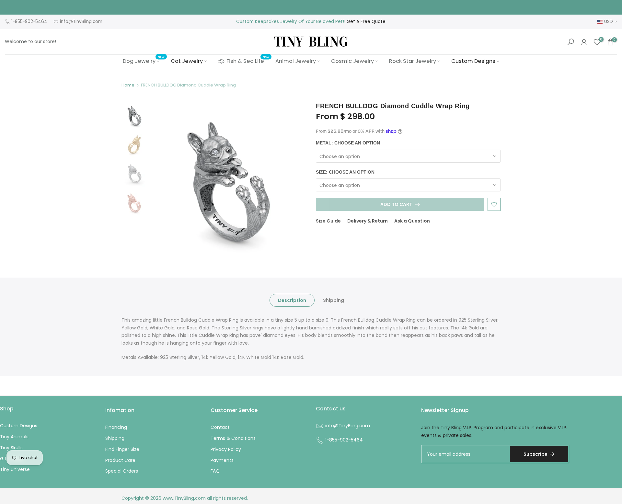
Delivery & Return (367, 221)
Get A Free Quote (366, 21)
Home (127, 85)
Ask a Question (412, 221)
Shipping (333, 300)
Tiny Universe (15, 469)
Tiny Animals (14, 436)
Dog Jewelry (144, 61)
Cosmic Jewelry (352, 61)
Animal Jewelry (295, 61)
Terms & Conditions (233, 438)
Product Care (120, 460)
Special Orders (121, 471)
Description (292, 300)
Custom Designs (473, 61)
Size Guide (328, 221)
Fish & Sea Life (247, 60)
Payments (222, 460)
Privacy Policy (226, 449)
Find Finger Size (122, 449)
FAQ (215, 471)
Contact (220, 427)
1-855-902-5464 (29, 21)
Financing (116, 427)
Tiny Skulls (11, 447)
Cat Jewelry (187, 61)
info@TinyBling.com (81, 21)
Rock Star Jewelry (412, 61)
